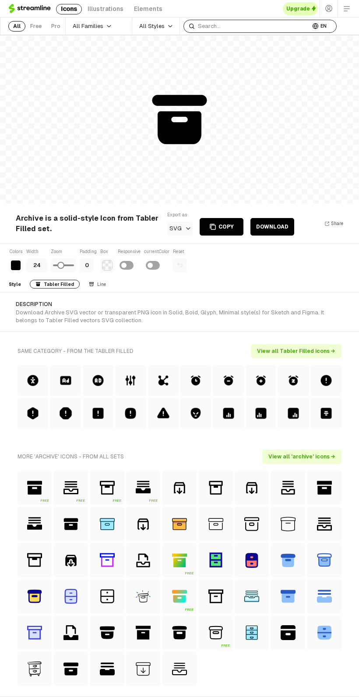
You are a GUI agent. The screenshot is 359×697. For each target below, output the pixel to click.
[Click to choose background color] (107, 265)
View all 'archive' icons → (301, 457)
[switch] (127, 265)
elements (148, 8)
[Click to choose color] (16, 265)
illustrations (105, 8)
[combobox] (247, 26)
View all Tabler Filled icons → (296, 351)
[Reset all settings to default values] (180, 265)
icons (69, 8)
